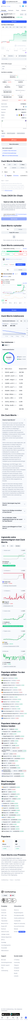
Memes (3, 133)
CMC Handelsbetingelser (21, 214)
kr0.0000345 (12, 819)
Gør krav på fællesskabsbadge (11, 155)
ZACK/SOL (16, 175)
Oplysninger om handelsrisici (11, 215)
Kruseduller (4, 947)
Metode (16, 929)
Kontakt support (5, 965)
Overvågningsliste (6, 945)
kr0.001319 (11, 765)
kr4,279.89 (11, 808)
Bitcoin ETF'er (4, 923)
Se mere (25, 248)
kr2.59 (10, 743)
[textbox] (16, 260)
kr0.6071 (8, 801)
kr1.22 (9, 733)
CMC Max (3, 918)
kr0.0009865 (11, 767)
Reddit (15, 973)
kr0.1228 (11, 829)
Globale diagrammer (6, 937)
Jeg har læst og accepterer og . (15, 215)
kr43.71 (9, 789)
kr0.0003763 (13, 831)
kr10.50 (13, 738)
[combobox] (14, 59)
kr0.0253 (11, 822)
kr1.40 (10, 803)
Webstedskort (5, 950)
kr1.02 (9, 753)
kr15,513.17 (11, 794)
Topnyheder (4, 920)
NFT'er (3, 939)
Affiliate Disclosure (8, 190)
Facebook (16, 970)
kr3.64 (9, 763)
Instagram (16, 967)
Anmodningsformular (6, 962)
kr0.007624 (13, 758)
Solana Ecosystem (11, 133)
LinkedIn (16, 976)
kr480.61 (11, 798)
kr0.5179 (14, 751)
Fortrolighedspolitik (19, 915)
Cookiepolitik (17, 920)
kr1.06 (10, 740)
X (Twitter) (16, 959)
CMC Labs (4, 915)
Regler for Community (19, 923)
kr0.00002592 (11, 815)
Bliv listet (3, 959)
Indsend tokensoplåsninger (10, 153)
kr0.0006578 (13, 776)
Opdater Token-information (10, 150)
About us (16, 910)
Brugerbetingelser (18, 912)
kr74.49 (10, 805)
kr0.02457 (12, 731)
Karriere (16, 931)
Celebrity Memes (21, 133)
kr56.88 (14, 771)
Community (17, 962)
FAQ (2, 967)
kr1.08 (11, 756)
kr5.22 (9, 817)
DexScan (3, 929)
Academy (3, 910)
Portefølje (3, 942)
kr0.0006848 (13, 773)
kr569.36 (10, 729)
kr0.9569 (10, 812)
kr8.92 (9, 791)
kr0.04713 (13, 736)
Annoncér (3, 912)
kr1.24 (9, 824)
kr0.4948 (11, 826)
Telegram (16, 965)
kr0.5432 (11, 810)
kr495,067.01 (11, 787)
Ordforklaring (4, 970)
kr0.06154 (10, 760)
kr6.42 (11, 747)
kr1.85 (11, 745)
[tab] (16, 56)
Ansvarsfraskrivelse (19, 926)
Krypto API (4, 926)
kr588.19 (10, 796)
